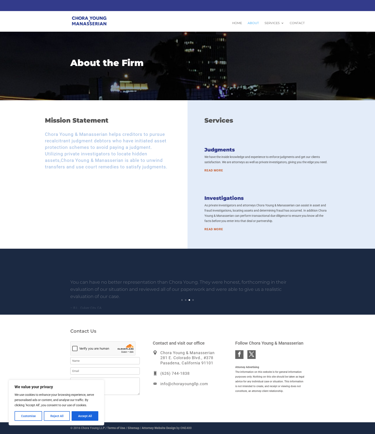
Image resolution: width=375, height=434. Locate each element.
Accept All (85, 416)
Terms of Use (116, 428)
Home (237, 23)
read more (213, 170)
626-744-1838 (286, 8)
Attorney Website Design (159, 428)
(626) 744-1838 (175, 373)
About (253, 23)
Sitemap (133, 428)
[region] (56, 402)
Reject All (57, 416)
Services (272, 23)
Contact (297, 23)
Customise (28, 416)
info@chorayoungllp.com (184, 383)
